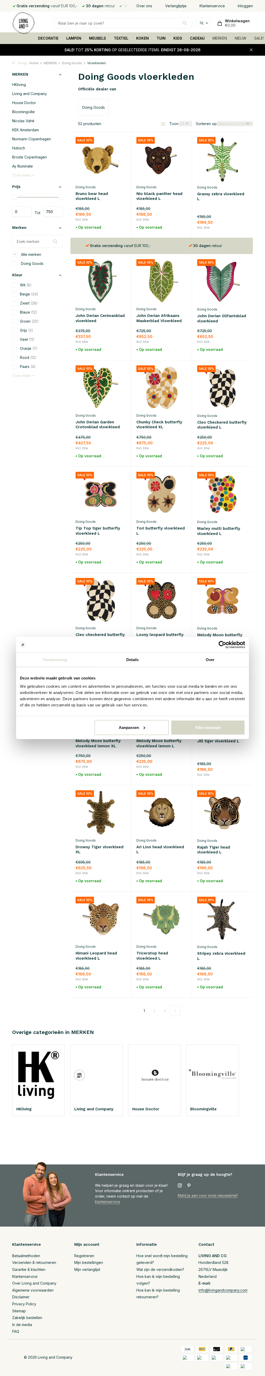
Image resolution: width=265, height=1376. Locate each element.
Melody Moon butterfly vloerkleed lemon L (158, 743)
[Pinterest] (189, 1186)
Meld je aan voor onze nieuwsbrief (208, 1195)
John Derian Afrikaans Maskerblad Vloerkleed (159, 318)
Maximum (53, 211)
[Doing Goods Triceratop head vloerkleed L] (161, 919)
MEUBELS (97, 38)
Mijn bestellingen (88, 1262)
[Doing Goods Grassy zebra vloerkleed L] (222, 159)
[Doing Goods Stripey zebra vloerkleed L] (222, 919)
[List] (163, 123)
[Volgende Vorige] (175, 1010)
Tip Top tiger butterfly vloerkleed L (98, 531)
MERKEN (219, 38)
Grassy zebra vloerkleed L (220, 196)
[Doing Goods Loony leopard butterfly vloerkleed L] (161, 600)
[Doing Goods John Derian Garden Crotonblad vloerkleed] (101, 387)
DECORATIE (48, 38)
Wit (26, 285)
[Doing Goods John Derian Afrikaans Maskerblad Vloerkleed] (161, 281)
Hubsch (18, 148)
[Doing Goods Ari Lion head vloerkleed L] (161, 812)
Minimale (22, 211)
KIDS (177, 38)
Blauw (28, 312)
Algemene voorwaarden (33, 1290)
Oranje (29, 348)
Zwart (29, 303)
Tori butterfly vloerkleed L (160, 531)
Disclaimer (21, 1297)
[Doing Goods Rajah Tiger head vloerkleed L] (222, 812)
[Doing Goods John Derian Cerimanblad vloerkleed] (101, 281)
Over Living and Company (34, 1283)
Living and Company (29, 93)
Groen (29, 321)
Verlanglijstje (176, 6)
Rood (28, 357)
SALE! (259, 38)
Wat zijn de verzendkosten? (160, 1269)
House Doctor (24, 102)
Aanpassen (129, 727)
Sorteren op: (206, 123)
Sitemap (19, 1311)
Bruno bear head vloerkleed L (92, 196)
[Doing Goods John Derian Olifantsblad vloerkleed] (222, 281)
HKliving (19, 84)
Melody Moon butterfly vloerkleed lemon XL (98, 743)
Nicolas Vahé (23, 121)
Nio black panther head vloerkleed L (159, 196)
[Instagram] (180, 1186)
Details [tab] (132, 659)
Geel (27, 339)
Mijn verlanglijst (87, 1269)
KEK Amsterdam (25, 130)
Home (34, 63)
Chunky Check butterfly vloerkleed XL (159, 425)
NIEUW (240, 38)
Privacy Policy (24, 1304)
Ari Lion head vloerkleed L (160, 849)
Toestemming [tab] (54, 659)
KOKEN (142, 38)
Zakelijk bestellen (27, 1317)
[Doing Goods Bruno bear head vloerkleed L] (101, 159)
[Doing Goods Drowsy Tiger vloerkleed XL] (101, 812)
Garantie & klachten (28, 1269)
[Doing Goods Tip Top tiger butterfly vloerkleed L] (101, 494)
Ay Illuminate (22, 166)
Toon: (174, 123)
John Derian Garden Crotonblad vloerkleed (98, 425)
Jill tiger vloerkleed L (218, 741)
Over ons (144, 6)
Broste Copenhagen (29, 157)
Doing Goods (72, 63)
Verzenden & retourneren (34, 1262)
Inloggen (245, 6)
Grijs (26, 330)
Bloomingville (23, 112)
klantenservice (107, 1201)
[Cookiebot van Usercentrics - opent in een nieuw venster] (222, 645)
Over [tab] (210, 659)
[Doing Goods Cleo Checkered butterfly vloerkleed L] (222, 387)
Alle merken (30, 254)
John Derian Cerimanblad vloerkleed (100, 318)
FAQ (15, 1331)
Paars (28, 366)
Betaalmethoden (26, 1256)
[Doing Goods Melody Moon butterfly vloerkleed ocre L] (222, 600)
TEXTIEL (121, 38)
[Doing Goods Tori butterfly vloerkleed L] (161, 494)
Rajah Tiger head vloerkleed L (213, 850)
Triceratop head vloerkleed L (152, 956)
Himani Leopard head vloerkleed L (96, 956)
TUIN (161, 38)
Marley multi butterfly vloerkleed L (218, 531)
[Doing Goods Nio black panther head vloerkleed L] (161, 159)
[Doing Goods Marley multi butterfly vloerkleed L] (222, 494)
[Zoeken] (184, 23)
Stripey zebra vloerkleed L (221, 956)
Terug (22, 63)
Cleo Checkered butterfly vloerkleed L (222, 425)
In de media (22, 1324)
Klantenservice (212, 6)
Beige (29, 294)
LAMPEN (73, 38)
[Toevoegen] (116, 227)
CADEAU (197, 38)
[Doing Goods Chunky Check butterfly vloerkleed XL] (161, 387)
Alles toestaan (208, 727)
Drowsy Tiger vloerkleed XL (99, 849)
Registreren (84, 1256)
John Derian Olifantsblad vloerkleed (221, 318)
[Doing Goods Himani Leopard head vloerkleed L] (101, 919)
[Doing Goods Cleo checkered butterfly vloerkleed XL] (101, 600)
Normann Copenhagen (31, 139)
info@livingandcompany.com (222, 1290)
